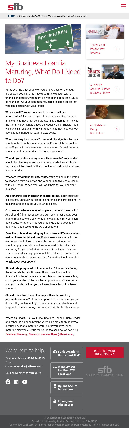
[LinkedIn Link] (18, 383)
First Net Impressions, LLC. (106, 424)
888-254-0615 (36, 358)
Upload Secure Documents (67, 387)
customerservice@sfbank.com (23, 366)
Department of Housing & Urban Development (55, 421)
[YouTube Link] (26, 383)
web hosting (81, 424)
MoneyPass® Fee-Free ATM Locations (66, 370)
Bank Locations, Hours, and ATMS (69, 353)
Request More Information (105, 352)
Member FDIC (78, 417)
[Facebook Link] (9, 383)
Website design (62, 424)
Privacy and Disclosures (66, 403)
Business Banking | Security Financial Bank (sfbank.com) (40, 334)
